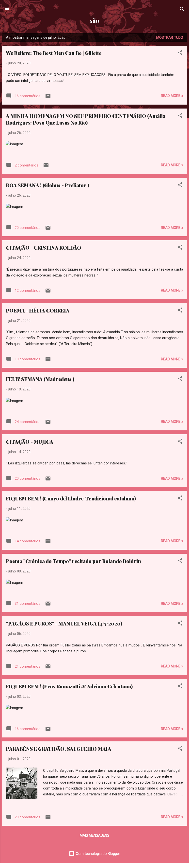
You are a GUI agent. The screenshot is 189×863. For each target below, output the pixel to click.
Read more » (172, 95)
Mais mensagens (94, 835)
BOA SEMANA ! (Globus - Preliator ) (47, 185)
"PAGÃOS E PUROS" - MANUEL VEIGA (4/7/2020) (64, 623)
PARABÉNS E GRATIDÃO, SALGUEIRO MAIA (58, 748)
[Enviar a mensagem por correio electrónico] (48, 97)
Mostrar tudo (169, 37)
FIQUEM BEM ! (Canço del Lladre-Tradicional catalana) (71, 498)
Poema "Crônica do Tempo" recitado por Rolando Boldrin (73, 561)
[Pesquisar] (182, 10)
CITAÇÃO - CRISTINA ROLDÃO (43, 247)
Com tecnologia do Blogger (97, 853)
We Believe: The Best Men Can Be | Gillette (53, 53)
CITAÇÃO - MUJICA (29, 441)
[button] (180, 53)
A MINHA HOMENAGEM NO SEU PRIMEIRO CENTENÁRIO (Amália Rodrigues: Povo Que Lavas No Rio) (85, 119)
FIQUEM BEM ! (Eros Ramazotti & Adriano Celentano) (69, 686)
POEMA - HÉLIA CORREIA (37, 310)
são (94, 20)
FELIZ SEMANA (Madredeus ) (40, 379)
